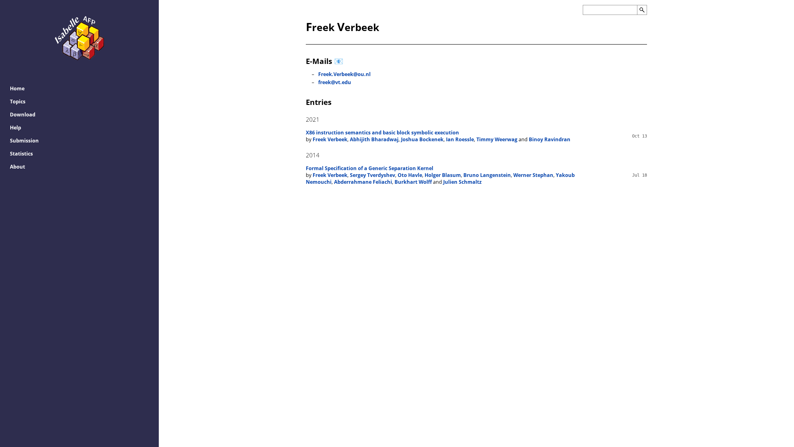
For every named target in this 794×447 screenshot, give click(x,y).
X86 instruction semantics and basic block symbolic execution (382, 132)
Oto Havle (410, 175)
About (17, 166)
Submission (24, 140)
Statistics (21, 153)
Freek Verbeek (330, 139)
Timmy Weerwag (496, 139)
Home (17, 88)
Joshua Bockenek (422, 139)
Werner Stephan (533, 175)
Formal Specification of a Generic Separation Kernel (369, 168)
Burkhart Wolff (413, 181)
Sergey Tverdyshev (372, 175)
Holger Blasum (443, 175)
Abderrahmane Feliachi (363, 181)
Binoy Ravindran (549, 139)
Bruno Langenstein (487, 175)
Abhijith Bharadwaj (374, 139)
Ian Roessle (460, 139)
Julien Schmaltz (462, 181)
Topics (17, 101)
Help (15, 127)
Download (22, 114)
